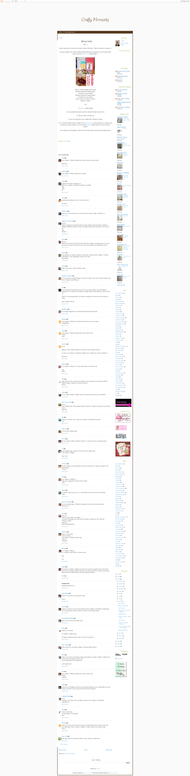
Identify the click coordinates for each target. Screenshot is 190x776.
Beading (117, 299)
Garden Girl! (125, 215)
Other (116, 352)
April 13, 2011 (65, 166)
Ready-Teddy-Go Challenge (123, 107)
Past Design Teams (69, 32)
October (121, 586)
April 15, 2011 (65, 314)
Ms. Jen (63, 439)
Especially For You (121, 204)
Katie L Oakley (65, 645)
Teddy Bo (89, 125)
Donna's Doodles (120, 224)
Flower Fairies (118, 330)
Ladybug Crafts (119, 338)
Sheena (117, 371)
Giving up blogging (121, 138)
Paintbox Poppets (119, 356)
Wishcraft (119, 184)
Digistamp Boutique (119, 324)
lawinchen (64, 364)
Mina (63, 379)
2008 (118, 646)
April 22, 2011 (65, 623)
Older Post (109, 750)
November (121, 584)
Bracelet (117, 307)
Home (60, 32)
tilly (63, 417)
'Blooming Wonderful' (123, 630)
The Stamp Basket (119, 387)
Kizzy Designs (120, 162)
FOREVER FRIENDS (119, 332)
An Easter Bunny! (122, 614)
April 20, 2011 (65, 578)
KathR (63, 685)
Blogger (98, 768)
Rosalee (63, 253)
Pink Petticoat (118, 362)
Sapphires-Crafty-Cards (67, 221)
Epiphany (117, 328)
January (121, 638)
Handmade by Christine (122, 117)
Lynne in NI (64, 736)
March (120, 633)
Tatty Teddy (118, 379)
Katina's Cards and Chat (122, 265)
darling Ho (64, 532)
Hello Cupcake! (121, 603)
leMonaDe (64, 171)
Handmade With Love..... (122, 244)
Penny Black (118, 358)
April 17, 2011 (65, 339)
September (121, 589)
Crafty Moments (95, 20)
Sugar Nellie (118, 375)
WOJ (116, 393)
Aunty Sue (64, 429)
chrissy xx (64, 463)
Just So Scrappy (87, 773)
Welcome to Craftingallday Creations (123, 173)
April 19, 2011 (65, 508)
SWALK (117, 377)
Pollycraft (117, 365)
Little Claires (118, 340)
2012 (118, 576)
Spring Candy (121, 608)
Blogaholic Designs (113, 773)
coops (63, 198)
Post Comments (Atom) (70, 753)
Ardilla (63, 628)
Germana (64, 607)
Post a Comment (64, 744)
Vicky (63, 655)
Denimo (63, 490)
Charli (63, 331)
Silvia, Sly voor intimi (66, 402)
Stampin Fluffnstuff (121, 127)
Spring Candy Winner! (123, 605)
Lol (62, 448)
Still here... (125, 128)
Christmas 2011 (118, 314)
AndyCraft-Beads (119, 293)
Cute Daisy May (119, 320)
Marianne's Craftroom (67, 276)
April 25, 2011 (65, 639)
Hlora (63, 513)
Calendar (117, 309)
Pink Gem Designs (119, 360)
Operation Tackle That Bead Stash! (123, 72)
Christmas (117, 311)
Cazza (63, 181)
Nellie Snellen (118, 350)
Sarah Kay (117, 369)
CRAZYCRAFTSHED (66, 696)
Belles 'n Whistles (119, 303)
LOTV (116, 342)
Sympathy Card (126, 226)
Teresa (63, 239)
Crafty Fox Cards (121, 285)
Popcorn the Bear (119, 367)
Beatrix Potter (118, 301)
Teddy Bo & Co (85, 54)
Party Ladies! (121, 620)
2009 (118, 644)
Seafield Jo (64, 211)
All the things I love (121, 152)
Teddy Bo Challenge (89, 123)
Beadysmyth (120, 80)
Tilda (116, 389)
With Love (125, 266)
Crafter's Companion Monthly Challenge (123, 103)
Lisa (64, 141)
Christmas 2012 (118, 316)
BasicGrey (117, 297)
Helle (63, 477)
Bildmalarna (118, 305)
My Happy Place (121, 142)
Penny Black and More (122, 90)
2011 (118, 579)
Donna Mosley (65, 593)
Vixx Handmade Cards (122, 194)
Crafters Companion (120, 318)
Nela (63, 671)
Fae (62, 287)
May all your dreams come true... (125, 177)
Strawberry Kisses (119, 373)
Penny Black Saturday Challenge (122, 94)
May (120, 599)
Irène (63, 709)
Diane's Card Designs (66, 502)
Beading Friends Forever (122, 76)
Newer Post (62, 750)
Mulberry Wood (119, 348)
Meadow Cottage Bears (120, 346)
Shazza (63, 266)
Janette (63, 392)
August (120, 591)
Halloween (117, 334)
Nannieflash (64, 309)
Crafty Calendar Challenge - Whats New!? (126, 248)
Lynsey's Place (120, 234)
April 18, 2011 (65, 485)
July (120, 594)
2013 (118, 574)
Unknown (64, 319)
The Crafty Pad (119, 383)
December (121, 581)
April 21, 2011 (65, 613)
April (120, 601)
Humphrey (117, 336)
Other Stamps (118, 354)
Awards (117, 295)
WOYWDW (117, 395)
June (120, 596)
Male (116, 344)
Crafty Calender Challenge (123, 98)
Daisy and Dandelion (120, 322)
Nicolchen (64, 344)
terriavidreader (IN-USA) (67, 618)
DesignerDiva (120, 255)
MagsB (63, 567)
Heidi (63, 158)
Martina (63, 548)
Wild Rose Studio (119, 391)
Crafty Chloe (120, 275)
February (121, 636)
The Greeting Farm (119, 385)
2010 (118, 641)
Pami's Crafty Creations (122, 214)
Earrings (117, 326)
